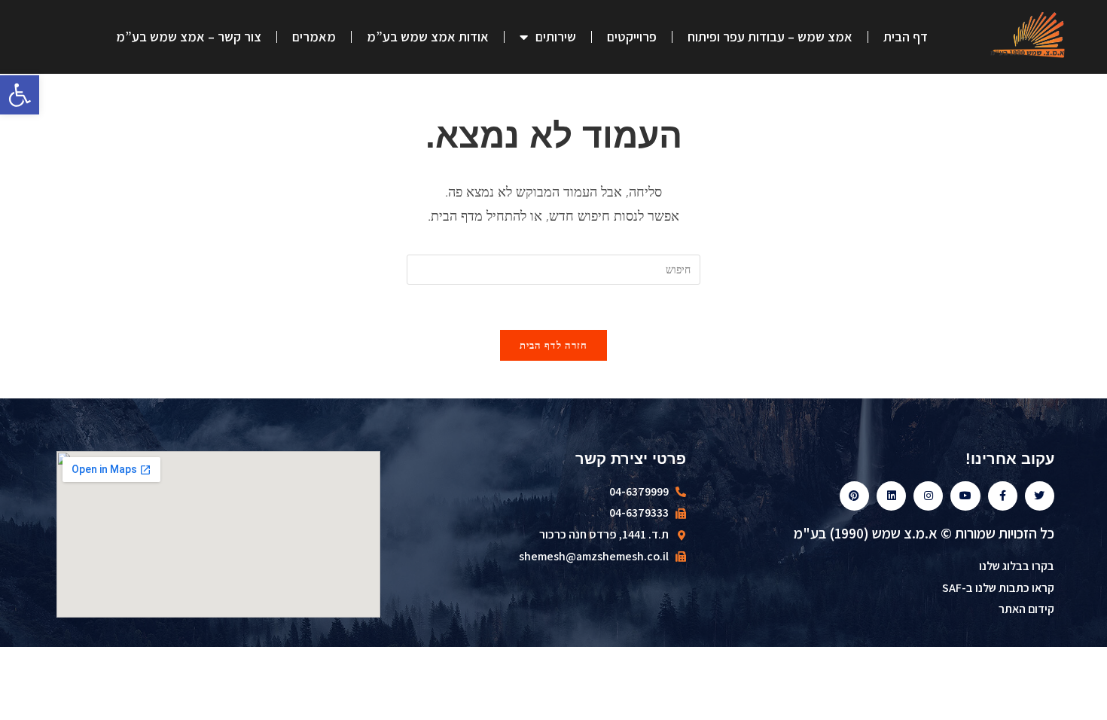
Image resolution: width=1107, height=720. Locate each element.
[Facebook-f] (1002, 496)
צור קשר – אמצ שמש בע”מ (188, 36)
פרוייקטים (632, 36)
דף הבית (905, 36)
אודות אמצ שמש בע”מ (428, 36)
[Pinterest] (854, 496)
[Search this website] (553, 268)
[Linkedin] (891, 496)
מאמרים (314, 36)
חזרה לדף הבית (554, 345)
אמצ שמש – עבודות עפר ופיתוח (770, 36)
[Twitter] (1039, 496)
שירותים (555, 36)
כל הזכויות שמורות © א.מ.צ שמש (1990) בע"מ (924, 533)
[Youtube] (965, 496)
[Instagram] (928, 496)
